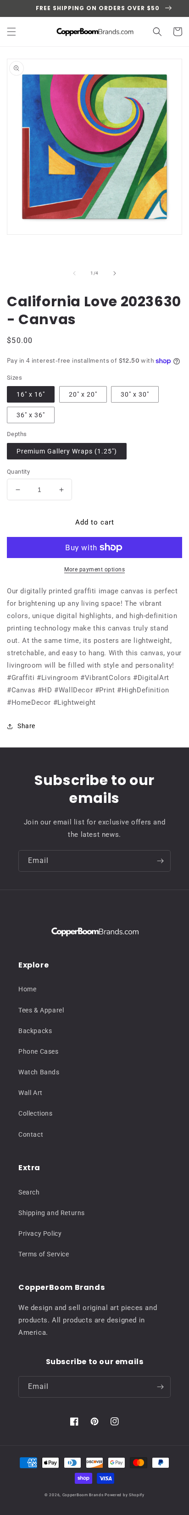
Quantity (18, 471)
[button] (11, 32)
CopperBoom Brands (83, 1495)
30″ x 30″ (135, 394)
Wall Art (30, 1092)
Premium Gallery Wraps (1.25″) (67, 451)
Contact (30, 1134)
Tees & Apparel (41, 1010)
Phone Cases (38, 1051)
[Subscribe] (160, 861)
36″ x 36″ (31, 415)
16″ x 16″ (31, 394)
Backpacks (35, 1030)
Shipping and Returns (51, 1212)
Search (29, 1192)
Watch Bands (39, 1072)
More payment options (94, 569)
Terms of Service (43, 1254)
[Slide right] (115, 273)
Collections (35, 1113)
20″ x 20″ (83, 394)
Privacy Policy (39, 1233)
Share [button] (26, 726)
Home (27, 989)
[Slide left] (74, 273)
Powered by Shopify (125, 1495)
